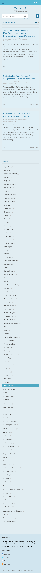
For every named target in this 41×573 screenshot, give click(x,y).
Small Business (8, 340)
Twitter (6, 558)
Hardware (8, 439)
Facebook (7, 554)
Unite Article (20, 8)
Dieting (7, 475)
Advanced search (24, 18)
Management (9, 414)
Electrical (6, 233)
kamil (6, 39)
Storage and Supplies (9, 354)
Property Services (8, 316)
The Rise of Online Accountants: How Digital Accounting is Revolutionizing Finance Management (19, 33)
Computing (6, 432)
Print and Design (8, 313)
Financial (6, 254)
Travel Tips (8, 507)
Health (5, 267)
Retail (5, 326)
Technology (7, 358)
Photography (7, 309)
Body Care (6, 181)
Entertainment (7, 240)
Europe (7, 500)
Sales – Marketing (10, 421)
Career (7, 411)
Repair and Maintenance (10, 323)
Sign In (36, 2)
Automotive (7, 177)
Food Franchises (8, 257)
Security (6, 333)
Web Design (7, 379)
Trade (5, 361)
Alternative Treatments (12, 468)
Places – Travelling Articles (11, 489)
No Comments (9, 41)
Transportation (7, 365)
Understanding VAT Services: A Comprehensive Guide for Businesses (19, 77)
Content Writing (8, 219)
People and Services (9, 299)
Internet (5, 281)
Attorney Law (7, 404)
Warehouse (6, 375)
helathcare (6, 486)
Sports (5, 351)
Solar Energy (7, 347)
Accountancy (23, 39)
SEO (4, 514)
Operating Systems (10, 446)
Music (7, 400)
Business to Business (9, 188)
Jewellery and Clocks (10, 285)
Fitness (7, 478)
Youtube (6, 561)
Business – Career (8, 407)
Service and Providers (10, 337)
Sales (6, 418)
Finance (5, 461)
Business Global (8, 184)
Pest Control (7, 302)
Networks (8, 443)
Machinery (6, 288)
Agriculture (7, 167)
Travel (5, 368)
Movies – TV (9, 396)
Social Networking (9, 344)
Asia (6, 493)
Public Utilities (8, 320)
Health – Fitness (8, 464)
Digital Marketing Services (11, 454)
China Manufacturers (9, 198)
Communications (8, 201)
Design (5, 222)
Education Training (9, 229)
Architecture (7, 170)
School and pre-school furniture (12, 511)
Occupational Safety (9, 295)
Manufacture (7, 292)
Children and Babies (9, 194)
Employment (7, 236)
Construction (7, 208)
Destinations (8, 496)
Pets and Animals (8, 306)
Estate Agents (7, 247)
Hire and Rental (8, 271)
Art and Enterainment (10, 174)
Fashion (5, 250)
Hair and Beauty (8, 264)
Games (7, 436)
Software (7, 450)
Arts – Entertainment (9, 389)
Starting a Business (10, 425)
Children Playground (9, 429)
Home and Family (9, 274)
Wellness (6, 382)
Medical (7, 482)
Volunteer (6, 372)
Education (6, 226)
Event (5, 457)
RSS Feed (7, 564)
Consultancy (7, 212)
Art (6, 393)
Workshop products (9, 521)
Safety (5, 330)
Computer (6, 205)
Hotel (5, 278)
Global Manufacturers (10, 261)
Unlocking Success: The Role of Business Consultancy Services (16, 115)
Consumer (6, 215)
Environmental (8, 243)
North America (9, 503)
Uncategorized (7, 518)
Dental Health (9, 471)
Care (5, 191)
